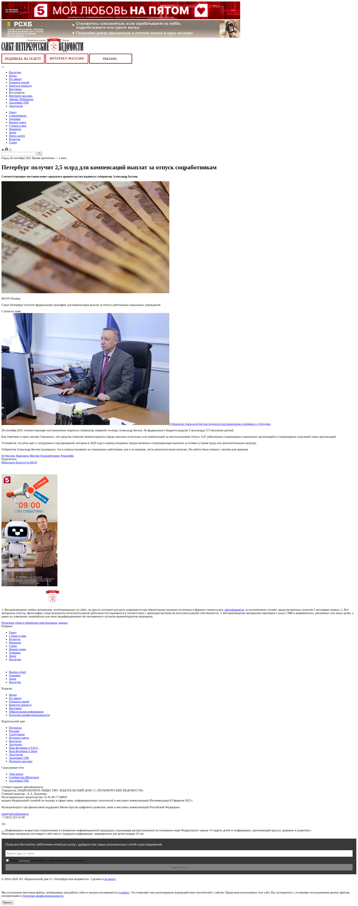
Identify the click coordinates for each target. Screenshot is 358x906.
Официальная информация (26, 711)
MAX (33, 462)
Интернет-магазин (20, 95)
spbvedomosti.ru (234, 609)
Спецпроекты (17, 115)
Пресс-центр (17, 135)
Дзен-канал (16, 774)
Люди (12, 132)
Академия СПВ (19, 102)
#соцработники (50, 455)
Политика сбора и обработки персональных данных (34, 622)
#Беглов (34, 455)
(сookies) (123, 892)
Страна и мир (17, 125)
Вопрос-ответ (17, 122)
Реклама (14, 731)
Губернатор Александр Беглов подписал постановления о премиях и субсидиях (220, 424)
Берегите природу (20, 85)
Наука (13, 75)
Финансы (15, 129)
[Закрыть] (2, 831)
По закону (15, 79)
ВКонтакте (8, 462)
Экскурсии (16, 106)
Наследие (15, 72)
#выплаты (22, 455)
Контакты (15, 741)
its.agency (110, 879)
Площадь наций (19, 82)
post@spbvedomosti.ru (15, 813)
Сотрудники (17, 734)
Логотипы (15, 744)
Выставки (15, 89)
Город (12, 112)
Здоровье (15, 119)
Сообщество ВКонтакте (24, 777)
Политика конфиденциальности (29, 715)
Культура (14, 139)
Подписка (15, 727)
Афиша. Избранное (21, 99)
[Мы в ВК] (3, 150)
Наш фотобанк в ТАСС (23, 747)
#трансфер (67, 455)
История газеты (19, 737)
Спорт (13, 142)
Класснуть (23, 462)
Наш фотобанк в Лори (23, 751)
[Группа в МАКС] (7, 150)
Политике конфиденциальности (43, 895)
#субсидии (8, 455)
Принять (7, 902)
